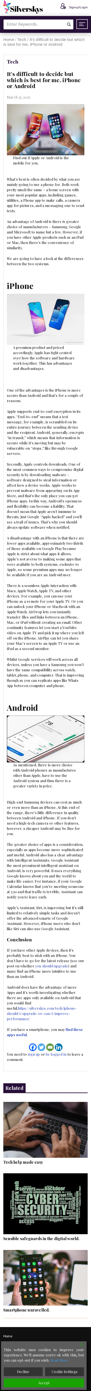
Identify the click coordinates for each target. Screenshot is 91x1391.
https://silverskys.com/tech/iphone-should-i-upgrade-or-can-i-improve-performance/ (42, 1013)
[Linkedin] (59, 1047)
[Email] (50, 1047)
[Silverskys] (23, 7)
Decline (23, 1371)
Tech (21, 39)
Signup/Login (78, 7)
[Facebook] (33, 1047)
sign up (34, 1054)
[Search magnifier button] (68, 24)
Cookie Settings (64, 1371)
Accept (43, 1382)
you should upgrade (51, 966)
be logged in (56, 1054)
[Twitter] (41, 1047)
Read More (59, 1360)
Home (8, 39)
